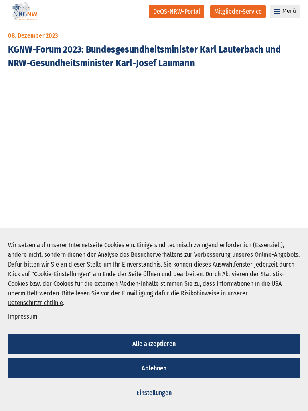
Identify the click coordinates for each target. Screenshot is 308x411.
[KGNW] (25, 12)
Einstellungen (154, 393)
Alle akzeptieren (154, 344)
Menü (289, 10)
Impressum (22, 316)
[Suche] (137, 11)
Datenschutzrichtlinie (35, 303)
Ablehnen (154, 368)
